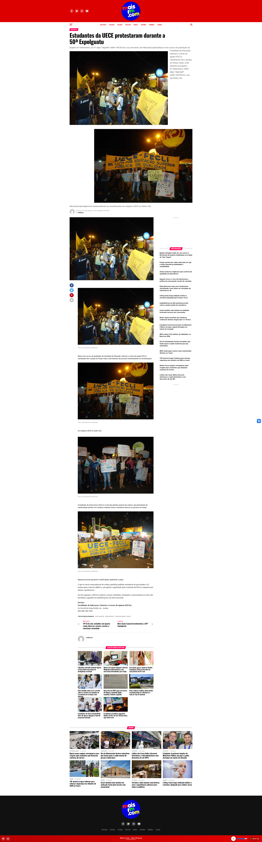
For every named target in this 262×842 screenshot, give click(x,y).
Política (128, 25)
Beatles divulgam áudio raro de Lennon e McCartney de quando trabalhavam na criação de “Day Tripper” (176, 255)
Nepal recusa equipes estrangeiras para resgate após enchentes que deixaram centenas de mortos (174, 368)
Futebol (119, 25)
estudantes (100, 616)
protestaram (121, 616)
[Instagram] (8, 839)
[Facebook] (3, 839)
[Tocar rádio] (233, 838)
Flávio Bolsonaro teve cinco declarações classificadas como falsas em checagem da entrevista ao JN (175, 288)
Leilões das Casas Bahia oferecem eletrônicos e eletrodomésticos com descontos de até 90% (173, 377)
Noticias (103, 25)
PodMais (151, 25)
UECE (129, 616)
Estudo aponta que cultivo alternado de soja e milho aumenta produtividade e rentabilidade (175, 264)
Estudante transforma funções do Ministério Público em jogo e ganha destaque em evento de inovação (176, 327)
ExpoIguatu (110, 616)
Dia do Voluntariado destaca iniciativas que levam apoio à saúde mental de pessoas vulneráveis (175, 344)
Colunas (143, 25)
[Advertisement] (176, 231)
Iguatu (136, 25)
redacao (81, 212)
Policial (111, 25)
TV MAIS (159, 25)
